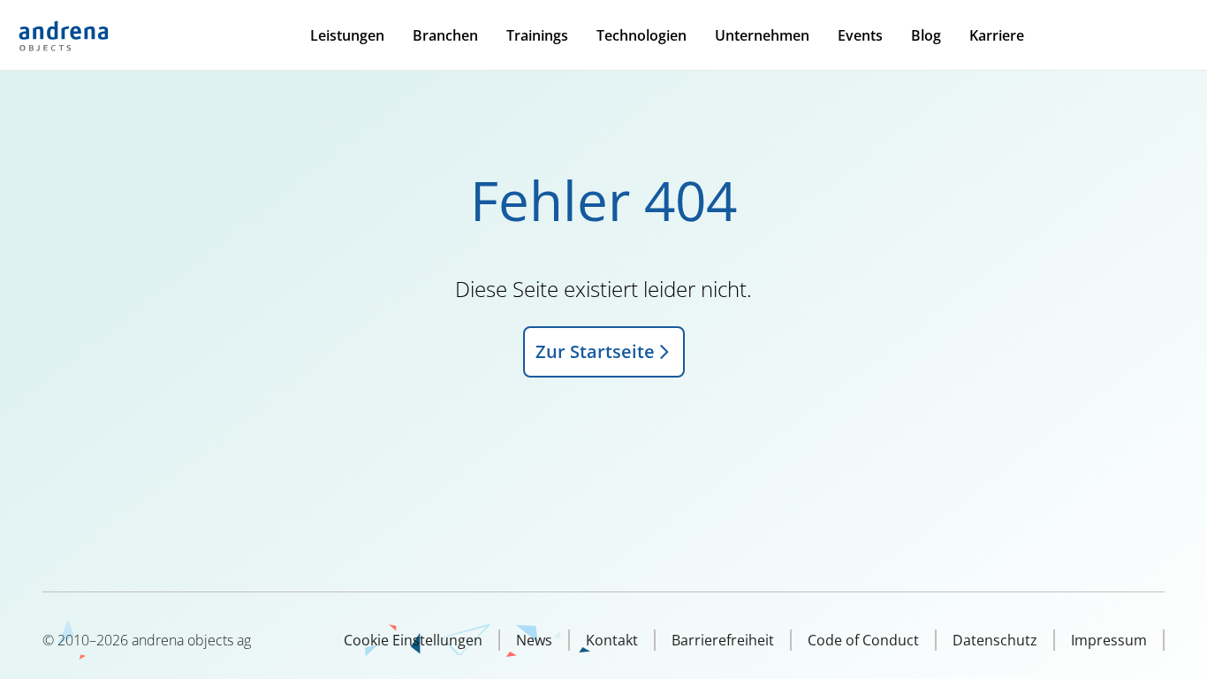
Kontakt (612, 640)
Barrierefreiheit (723, 640)
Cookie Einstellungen (413, 640)
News (534, 640)
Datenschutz (995, 640)
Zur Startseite (595, 351)
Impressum (1109, 640)
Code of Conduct (863, 640)
